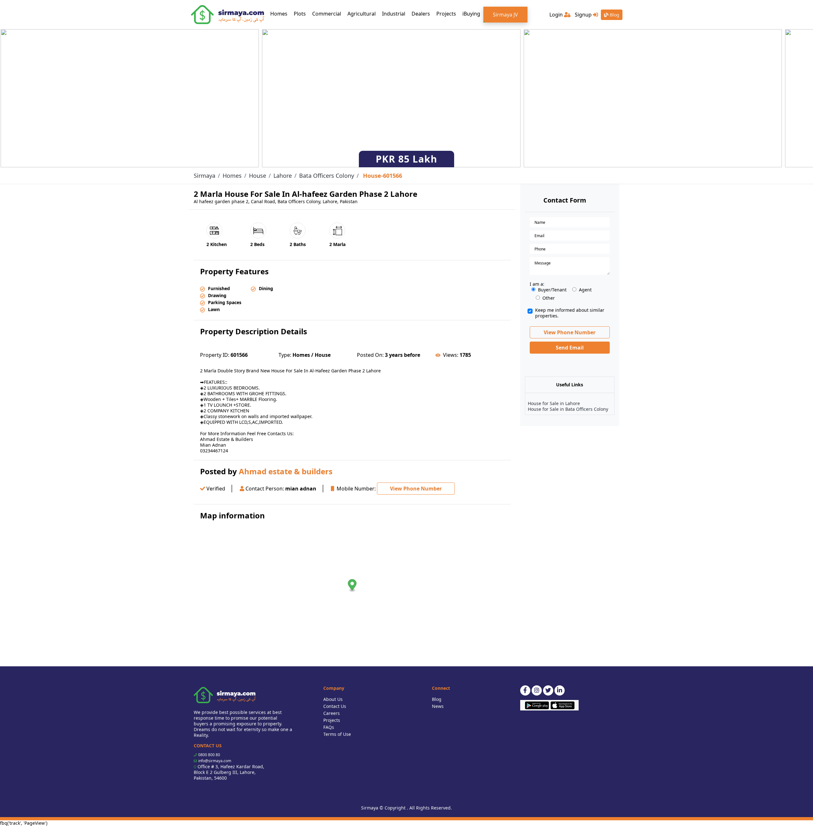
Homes (280, 13)
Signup (584, 14)
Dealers (421, 13)
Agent (585, 290)
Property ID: (214, 355)
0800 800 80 (209, 754)
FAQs (328, 727)
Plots (300, 13)
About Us (333, 699)
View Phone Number (416, 488)
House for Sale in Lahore (554, 403)
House (257, 175)
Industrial (393, 13)
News (438, 706)
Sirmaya (204, 175)
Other (548, 298)
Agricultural (361, 13)
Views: (450, 355)
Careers (331, 713)
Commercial (326, 13)
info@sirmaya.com (214, 760)
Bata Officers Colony (326, 175)
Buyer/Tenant (552, 290)
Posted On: (370, 355)
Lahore (282, 175)
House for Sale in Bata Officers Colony (568, 409)
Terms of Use (337, 734)
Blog (613, 15)
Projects (446, 13)
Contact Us (334, 706)
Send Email (570, 347)
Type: (285, 355)
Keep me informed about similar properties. (569, 313)
